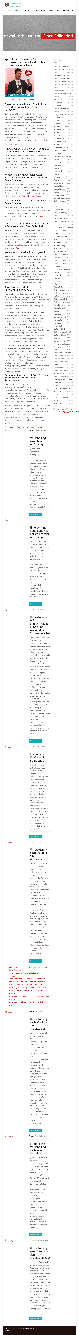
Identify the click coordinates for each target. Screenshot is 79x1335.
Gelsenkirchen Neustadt (63, 255)
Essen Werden (63, 317)
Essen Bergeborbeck (63, 198)
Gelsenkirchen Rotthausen (63, 151)
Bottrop (63, 403)
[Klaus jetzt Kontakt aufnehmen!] (14, 755)
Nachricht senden (35, 514)
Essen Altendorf (63, 141)
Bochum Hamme (63, 384)
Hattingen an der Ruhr (63, 379)
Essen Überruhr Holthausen (63, 238)
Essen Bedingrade (63, 67)
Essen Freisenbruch (63, 193)
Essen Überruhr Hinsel (63, 217)
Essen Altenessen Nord (63, 146)
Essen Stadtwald (63, 186)
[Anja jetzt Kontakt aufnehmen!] (14, 618)
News (25, 10)
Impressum (67, 10)
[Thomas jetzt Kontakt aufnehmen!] (14, 1144)
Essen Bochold (63, 85)
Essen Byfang (63, 287)
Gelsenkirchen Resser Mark (63, 399)
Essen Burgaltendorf (63, 308)
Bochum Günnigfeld (63, 269)
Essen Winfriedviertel (63, 93)
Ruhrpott (63, 320)
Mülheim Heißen (63, 373)
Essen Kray (63, 105)
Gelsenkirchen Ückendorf (63, 208)
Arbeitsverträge (54, 10)
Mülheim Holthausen (63, 348)
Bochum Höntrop (63, 282)
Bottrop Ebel (63, 329)
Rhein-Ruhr (63, 326)
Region (18, 10)
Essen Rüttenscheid (63, 134)
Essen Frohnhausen (63, 165)
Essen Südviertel (63, 117)
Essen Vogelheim (63, 181)
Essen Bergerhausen (63, 113)
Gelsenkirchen (63, 376)
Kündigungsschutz (39, 10)
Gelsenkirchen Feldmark (63, 202)
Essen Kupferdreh (63, 273)
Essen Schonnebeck (63, 89)
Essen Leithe (63, 138)
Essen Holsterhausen (63, 156)
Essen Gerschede (63, 169)
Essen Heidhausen (63, 278)
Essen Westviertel (63, 108)
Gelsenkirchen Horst (63, 332)
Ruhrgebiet (63, 323)
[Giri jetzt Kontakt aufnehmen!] (14, 528)
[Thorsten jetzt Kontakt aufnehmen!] (14, 1249)
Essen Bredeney (63, 213)
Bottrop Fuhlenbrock (63, 388)
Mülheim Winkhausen (63, 393)
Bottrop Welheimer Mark (63, 250)
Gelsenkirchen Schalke (63, 260)
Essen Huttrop (63, 82)
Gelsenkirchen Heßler (63, 294)
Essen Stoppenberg (63, 74)
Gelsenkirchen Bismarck (63, 223)
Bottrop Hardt (63, 370)
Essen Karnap (63, 189)
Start (6, 53)
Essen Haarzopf (63, 312)
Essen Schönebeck (63, 126)
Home (10, 10)
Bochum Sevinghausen (63, 339)
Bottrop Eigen (63, 335)
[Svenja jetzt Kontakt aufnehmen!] (14, 850)
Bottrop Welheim (63, 299)
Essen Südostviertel (63, 79)
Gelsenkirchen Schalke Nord (63, 303)
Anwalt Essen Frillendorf (33, 427)
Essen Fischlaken (63, 242)
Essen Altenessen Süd (63, 122)
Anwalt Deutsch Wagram (32, 196)
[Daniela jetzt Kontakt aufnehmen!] (14, 439)
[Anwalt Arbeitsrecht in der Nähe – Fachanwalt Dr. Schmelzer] (13, 5)
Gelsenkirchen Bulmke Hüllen (63, 264)
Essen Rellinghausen (63, 160)
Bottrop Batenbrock (63, 366)
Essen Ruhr (63, 102)
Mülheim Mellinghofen (63, 344)
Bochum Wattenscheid (63, 227)
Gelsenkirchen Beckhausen (63, 357)
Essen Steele (63, 129)
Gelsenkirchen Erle (63, 362)
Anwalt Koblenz (41, 140)
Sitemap (7, 1330)
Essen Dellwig (63, 245)
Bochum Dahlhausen (63, 353)
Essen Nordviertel (63, 98)
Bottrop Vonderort (63, 290)
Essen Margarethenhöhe (63, 176)
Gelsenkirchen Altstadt (63, 232)
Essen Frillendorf (41, 430)
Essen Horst (63, 70)
